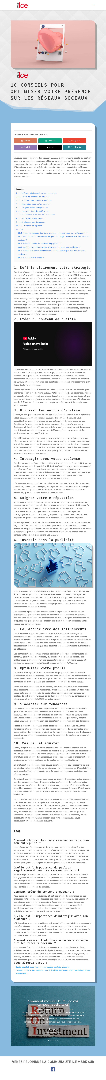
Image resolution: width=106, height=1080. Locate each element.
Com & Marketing (52, 1009)
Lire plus (53, 1029)
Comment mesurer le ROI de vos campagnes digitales (53, 1003)
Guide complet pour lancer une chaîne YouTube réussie (42, 967)
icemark (39, 1009)
